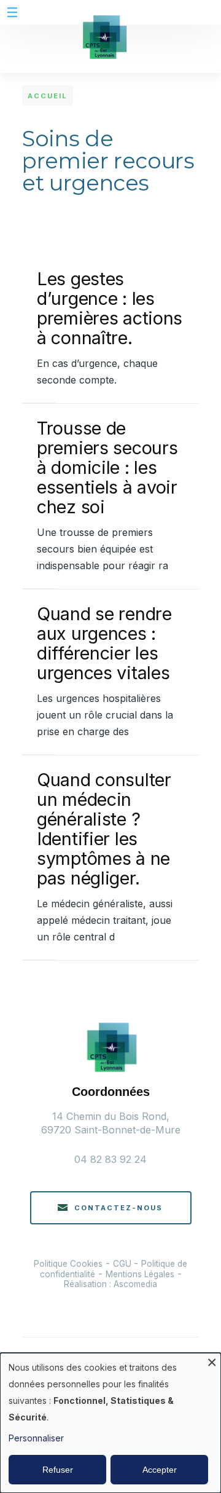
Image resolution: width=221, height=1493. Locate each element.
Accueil (48, 96)
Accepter (159, 1470)
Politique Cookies (68, 1264)
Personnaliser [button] (36, 1438)
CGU (123, 1264)
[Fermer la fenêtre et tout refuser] (212, 1360)
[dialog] (110, 1423)
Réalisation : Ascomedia (110, 1284)
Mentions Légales (140, 1274)
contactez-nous (118, 1207)
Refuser (57, 1470)
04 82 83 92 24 (110, 1159)
